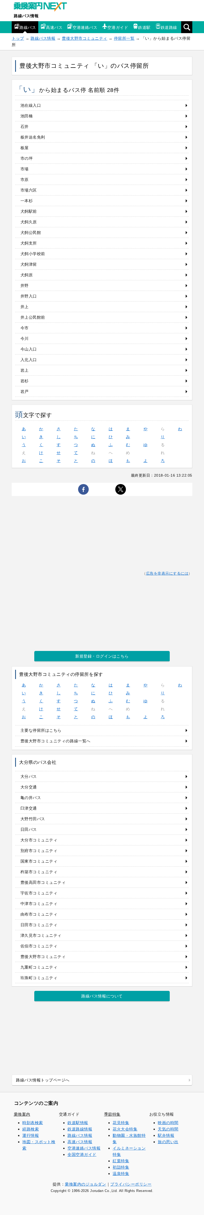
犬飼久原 (28, 222)
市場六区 (28, 190)
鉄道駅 (144, 27)
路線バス (27, 27)
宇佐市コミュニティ (39, 893)
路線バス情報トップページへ (43, 1080)
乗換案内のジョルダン (85, 1184)
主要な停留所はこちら (41, 730)
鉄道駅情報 (77, 1122)
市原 (24, 179)
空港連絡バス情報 (83, 1148)
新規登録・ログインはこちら (102, 656)
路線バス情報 (26, 16)
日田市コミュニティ (39, 925)
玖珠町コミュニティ (39, 977)
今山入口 (28, 349)
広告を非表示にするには (167, 573)
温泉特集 (121, 1173)
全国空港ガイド (81, 1154)
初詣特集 (121, 1167)
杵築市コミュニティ (39, 872)
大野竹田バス (32, 819)
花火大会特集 (125, 1129)
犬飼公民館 (30, 232)
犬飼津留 (28, 264)
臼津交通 (28, 808)
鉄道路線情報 (79, 1129)
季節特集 (112, 1114)
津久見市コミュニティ (41, 935)
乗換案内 (22, 1114)
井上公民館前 (32, 317)
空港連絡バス (85, 27)
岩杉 (24, 381)
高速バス (54, 27)
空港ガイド (117, 27)
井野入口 (28, 296)
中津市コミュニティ (39, 903)
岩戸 (24, 391)
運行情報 (30, 1135)
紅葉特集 (121, 1161)
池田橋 (26, 116)
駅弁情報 (166, 1135)
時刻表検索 (32, 1122)
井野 (24, 285)
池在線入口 (30, 105)
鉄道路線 (169, 27)
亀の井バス (30, 797)
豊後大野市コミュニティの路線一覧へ (55, 741)
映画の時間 (168, 1122)
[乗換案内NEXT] (43, 7)
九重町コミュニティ (39, 967)
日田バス (28, 829)
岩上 (24, 370)
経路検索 (30, 1129)
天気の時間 (168, 1129)
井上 (24, 306)
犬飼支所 (28, 243)
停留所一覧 (124, 38)
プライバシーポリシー (130, 1184)
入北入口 (28, 359)
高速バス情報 (79, 1141)
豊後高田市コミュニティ (43, 882)
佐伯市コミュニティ (39, 946)
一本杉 (26, 200)
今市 (24, 328)
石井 (24, 126)
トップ (18, 38)
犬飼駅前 (28, 211)
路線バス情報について (101, 996)
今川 (24, 338)
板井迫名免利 (32, 137)
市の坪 (26, 158)
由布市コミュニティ (39, 914)
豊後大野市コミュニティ (84, 38)
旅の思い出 (168, 1141)
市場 (24, 169)
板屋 (24, 147)
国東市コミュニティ (39, 861)
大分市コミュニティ (39, 840)
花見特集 (121, 1122)
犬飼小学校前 (32, 253)
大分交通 (28, 787)
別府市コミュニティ (39, 850)
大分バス (28, 776)
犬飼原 (26, 275)
